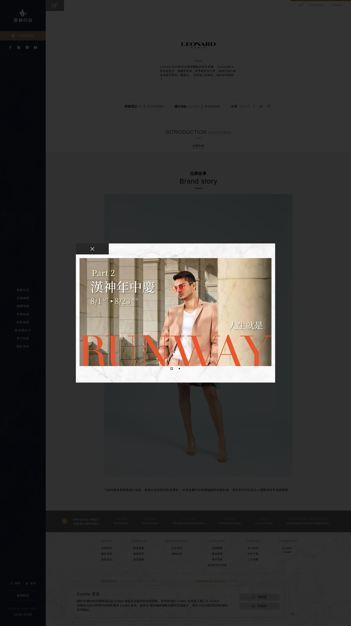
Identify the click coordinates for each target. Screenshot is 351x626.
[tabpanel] (175, 312)
